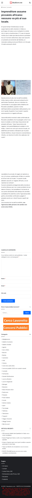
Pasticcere (5, 392)
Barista (4, 355)
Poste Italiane (6, 397)
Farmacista (5, 373)
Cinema (4, 363)
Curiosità (9, 7)
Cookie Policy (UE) (7, 471)
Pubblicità (5, 479)
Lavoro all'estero (6, 379)
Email (3, 286)
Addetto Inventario (7, 342)
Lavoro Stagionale (7, 381)
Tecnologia (5, 408)
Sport (3, 405)
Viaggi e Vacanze (7, 418)
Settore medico (6, 403)
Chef (3, 360)
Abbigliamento (6, 339)
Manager (4, 384)
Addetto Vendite (6, 344)
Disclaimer (5, 476)
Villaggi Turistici (6, 421)
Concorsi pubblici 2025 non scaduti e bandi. (14, 368)
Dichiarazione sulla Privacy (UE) (11, 474)
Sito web (3, 293)
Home (4, 7)
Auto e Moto (5, 350)
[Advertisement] (16, 63)
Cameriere (5, 358)
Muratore (4, 387)
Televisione (5, 413)
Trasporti (4, 416)
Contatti (4, 468)
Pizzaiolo (4, 395)
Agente (4, 347)
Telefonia (4, 411)
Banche (4, 352)
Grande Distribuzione (8, 376)
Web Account (6, 424)
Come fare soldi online (8, 365)
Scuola (4, 400)
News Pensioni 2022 (7, 389)
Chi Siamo (5, 466)
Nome (3, 278)
